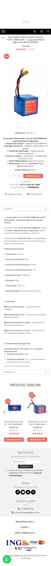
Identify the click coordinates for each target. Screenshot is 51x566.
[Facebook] (17, 492)
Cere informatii (35, 194)
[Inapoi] (2, 38)
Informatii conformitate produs (16, 366)
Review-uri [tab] (9, 372)
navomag (25, 46)
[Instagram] (33, 492)
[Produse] (3, 32)
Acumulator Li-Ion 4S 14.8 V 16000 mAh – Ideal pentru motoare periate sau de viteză (37, 422)
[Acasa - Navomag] (25, 22)
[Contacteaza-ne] (35, 31)
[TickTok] (28, 492)
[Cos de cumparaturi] (41, 31)
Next (47, 94)
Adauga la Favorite (15, 194)
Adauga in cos (33, 176)
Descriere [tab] (8, 209)
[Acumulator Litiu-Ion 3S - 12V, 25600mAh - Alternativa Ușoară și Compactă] (13, 405)
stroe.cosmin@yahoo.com (27, 512)
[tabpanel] (25, 91)
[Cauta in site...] (48, 31)
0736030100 (27, 508)
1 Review (31, 49)
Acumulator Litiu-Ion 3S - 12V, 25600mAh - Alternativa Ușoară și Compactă (13, 422)
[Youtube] (23, 492)
